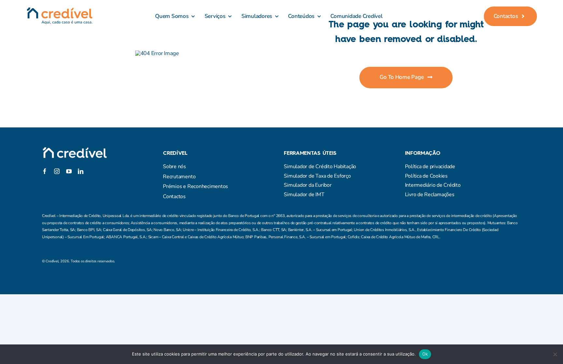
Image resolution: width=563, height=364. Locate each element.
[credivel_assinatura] (59, 10)
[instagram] (68, 162)
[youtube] (69, 171)
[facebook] (44, 162)
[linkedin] (80, 171)
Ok (425, 354)
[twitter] (56, 162)
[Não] (555, 354)
